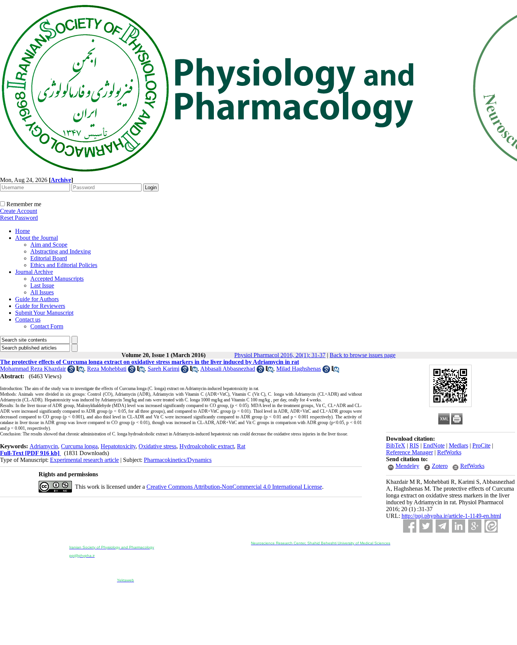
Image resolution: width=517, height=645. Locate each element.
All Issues (42, 292)
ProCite (481, 445)
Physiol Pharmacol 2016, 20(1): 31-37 (279, 355)
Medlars (458, 445)
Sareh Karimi (163, 368)
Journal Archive (34, 272)
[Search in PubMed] (80, 371)
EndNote (434, 445)
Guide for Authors (37, 299)
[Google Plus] (474, 526)
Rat (241, 446)
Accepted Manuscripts (57, 278)
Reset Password (19, 217)
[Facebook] (409, 526)
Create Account (18, 211)
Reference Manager (409, 452)
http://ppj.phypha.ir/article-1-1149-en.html (451, 516)
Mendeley (407, 466)
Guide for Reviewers (40, 306)
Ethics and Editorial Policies (63, 265)
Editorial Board (48, 258)
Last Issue (42, 285)
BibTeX (395, 445)
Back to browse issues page (363, 355)
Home (22, 231)
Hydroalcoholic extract (206, 446)
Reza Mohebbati (106, 368)
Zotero (440, 466)
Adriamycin (44, 446)
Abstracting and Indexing (60, 251)
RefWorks (449, 452)
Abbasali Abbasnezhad (227, 368)
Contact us (27, 319)
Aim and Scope (48, 244)
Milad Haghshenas (298, 368)
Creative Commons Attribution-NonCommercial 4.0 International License (234, 486)
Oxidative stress (157, 446)
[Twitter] (426, 526)
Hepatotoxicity (118, 446)
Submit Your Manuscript (44, 312)
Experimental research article (84, 460)
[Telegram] (442, 526)
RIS (414, 445)
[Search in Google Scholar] (71, 371)
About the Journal (36, 238)
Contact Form (46, 326)
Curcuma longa (79, 446)
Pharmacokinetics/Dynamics (178, 460)
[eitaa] (491, 526)
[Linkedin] (458, 526)
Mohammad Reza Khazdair (33, 368)
